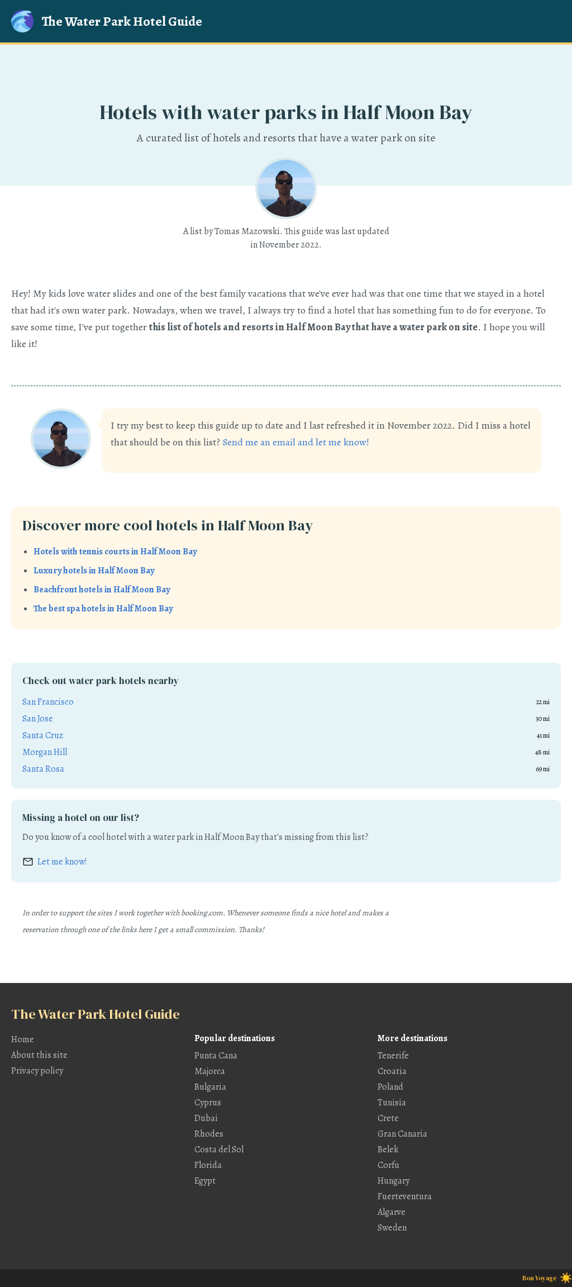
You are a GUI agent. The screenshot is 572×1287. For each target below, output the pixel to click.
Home (22, 1039)
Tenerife (393, 1055)
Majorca (209, 1071)
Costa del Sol (219, 1149)
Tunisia (392, 1102)
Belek (388, 1149)
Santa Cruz (42, 735)
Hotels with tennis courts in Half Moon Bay (115, 551)
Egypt (205, 1181)
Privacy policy (37, 1071)
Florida (208, 1165)
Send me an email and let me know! (295, 442)
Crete (388, 1118)
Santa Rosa (43, 769)
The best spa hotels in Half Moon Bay (103, 608)
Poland (390, 1087)
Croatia (392, 1071)
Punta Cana (215, 1055)
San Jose (37, 719)
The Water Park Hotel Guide (122, 21)
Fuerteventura (405, 1196)
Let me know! (62, 862)
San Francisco (48, 702)
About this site (39, 1055)
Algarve (392, 1212)
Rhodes (208, 1134)
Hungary (393, 1181)
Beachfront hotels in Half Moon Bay (102, 589)
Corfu (388, 1165)
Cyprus (207, 1102)
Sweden (392, 1228)
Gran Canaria (402, 1134)
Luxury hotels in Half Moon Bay (94, 570)
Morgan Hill (44, 752)
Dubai (206, 1118)
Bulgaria (210, 1087)
